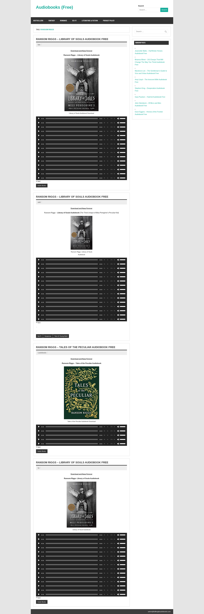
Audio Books (42, 185)
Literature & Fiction (90, 20)
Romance (63, 20)
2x (114, 118)
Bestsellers (38, 20)
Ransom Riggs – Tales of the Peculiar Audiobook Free (75, 347)
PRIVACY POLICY (108, 20)
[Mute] (118, 118)
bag (39, 44)
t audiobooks (42, 352)
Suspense (48, 336)
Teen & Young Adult (60, 336)
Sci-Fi (74, 20)
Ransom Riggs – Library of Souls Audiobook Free (72, 39)
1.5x (111, 118)
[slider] (123, 118)
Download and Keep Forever (81, 51)
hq (38, 468)
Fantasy (51, 20)
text (39, 181)
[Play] (39, 118)
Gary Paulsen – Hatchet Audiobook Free (150, 97)
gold (39, 202)
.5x (104, 118)
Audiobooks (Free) (54, 7)
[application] (81, 118)
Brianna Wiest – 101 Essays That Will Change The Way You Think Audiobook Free (150, 62)
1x (107, 118)
